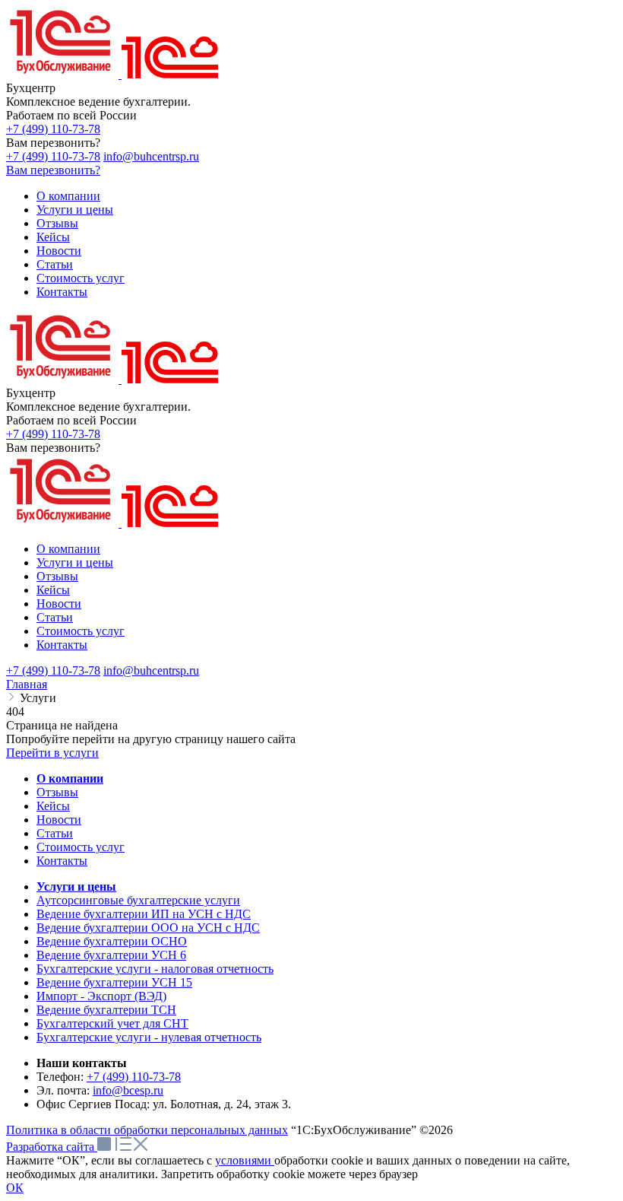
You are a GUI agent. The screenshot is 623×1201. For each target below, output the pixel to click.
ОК (15, 1187)
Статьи (54, 833)
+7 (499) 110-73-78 (53, 128)
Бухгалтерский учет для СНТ (112, 1023)
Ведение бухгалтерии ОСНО (111, 941)
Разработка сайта (51, 1146)
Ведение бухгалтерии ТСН (106, 1009)
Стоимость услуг (80, 846)
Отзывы (57, 792)
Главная (26, 684)
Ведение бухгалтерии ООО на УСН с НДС (148, 927)
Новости (58, 819)
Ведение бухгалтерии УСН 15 (114, 982)
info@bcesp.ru (128, 1090)
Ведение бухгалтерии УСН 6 (111, 954)
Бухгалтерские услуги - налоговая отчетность (155, 968)
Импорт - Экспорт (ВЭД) (101, 996)
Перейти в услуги (52, 752)
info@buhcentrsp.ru (151, 156)
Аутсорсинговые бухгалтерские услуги (138, 900)
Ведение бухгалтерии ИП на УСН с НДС (143, 913)
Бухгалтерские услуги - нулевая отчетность (148, 1037)
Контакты (61, 860)
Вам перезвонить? (53, 170)
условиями (244, 1160)
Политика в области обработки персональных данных (147, 1129)
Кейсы (53, 805)
